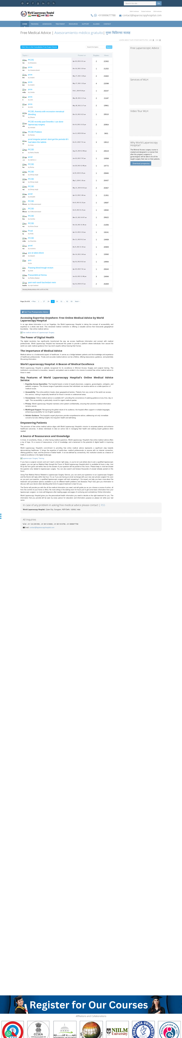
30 (57, 301)
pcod (30, 157)
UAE (150, 40)
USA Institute (157, 11)
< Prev (33, 301)
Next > (77, 301)
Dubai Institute (146, 11)
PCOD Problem (35, 132)
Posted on (82, 55)
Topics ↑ (25, 55)
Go (159, 3)
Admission (47, 24)
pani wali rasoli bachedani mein (42, 282)
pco (29, 260)
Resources (73, 24)
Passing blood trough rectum (40, 268)
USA (157, 40)
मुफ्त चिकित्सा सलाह (118, 32)
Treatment (60, 24)
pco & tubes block (36, 253)
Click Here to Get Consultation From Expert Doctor (39, 47)
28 (48, 301)
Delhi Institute (134, 11)
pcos (30, 67)
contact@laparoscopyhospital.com (142, 15)
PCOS (31, 60)
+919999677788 (107, 15)
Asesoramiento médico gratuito (78, 32)
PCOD (31, 150)
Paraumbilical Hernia (37, 275)
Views (106, 55)
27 (44, 301)
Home (24, 24)
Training (35, 24)
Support (85, 24)
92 (67, 301)
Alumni (96, 24)
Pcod (30, 231)
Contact (107, 24)
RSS (103, 505)
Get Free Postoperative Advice (36, 312)
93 (71, 301)
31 (61, 301)
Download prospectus (141, 163)
